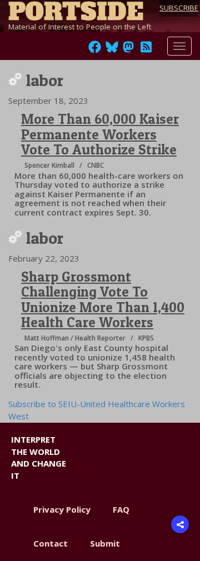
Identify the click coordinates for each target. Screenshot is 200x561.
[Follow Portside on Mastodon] (128, 50)
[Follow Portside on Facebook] (94, 50)
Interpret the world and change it (38, 457)
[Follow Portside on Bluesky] (113, 50)
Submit (105, 543)
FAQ (121, 509)
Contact (50, 543)
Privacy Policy (62, 509)
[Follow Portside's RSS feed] (146, 50)
